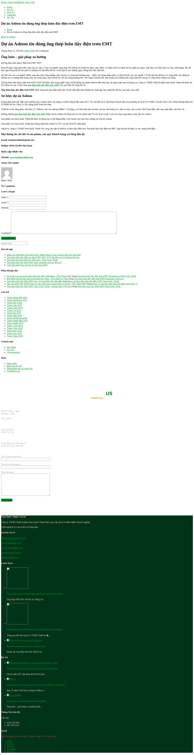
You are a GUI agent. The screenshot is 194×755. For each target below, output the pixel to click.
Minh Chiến (29, 51)
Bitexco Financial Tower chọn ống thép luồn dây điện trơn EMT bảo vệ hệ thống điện (36, 685)
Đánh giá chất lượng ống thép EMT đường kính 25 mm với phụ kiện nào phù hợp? (44, 255)
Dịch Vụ (11, 12)
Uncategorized (13, 352)
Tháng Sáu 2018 (14, 333)
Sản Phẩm (11, 347)
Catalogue (11, 15)
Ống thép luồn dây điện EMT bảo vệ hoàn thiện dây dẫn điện (34, 281)
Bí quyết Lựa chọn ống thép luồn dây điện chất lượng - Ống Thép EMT (39, 276)
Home (9, 7)
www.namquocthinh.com (21, 157)
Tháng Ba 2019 (14, 313)
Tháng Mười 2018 (15, 323)
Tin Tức (10, 17)
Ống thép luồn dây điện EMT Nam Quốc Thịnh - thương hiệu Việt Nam (39, 286)
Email (4, 202)
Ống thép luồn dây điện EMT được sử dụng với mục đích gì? (34, 262)
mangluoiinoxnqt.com (11, 543)
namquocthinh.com (9, 557)
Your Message (7, 472)
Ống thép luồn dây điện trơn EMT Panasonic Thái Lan (98, 278)
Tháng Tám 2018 (14, 328)
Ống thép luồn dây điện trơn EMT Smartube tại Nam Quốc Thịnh (106, 276)
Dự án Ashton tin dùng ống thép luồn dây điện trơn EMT (26, 701)
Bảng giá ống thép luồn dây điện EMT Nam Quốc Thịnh (93, 281)
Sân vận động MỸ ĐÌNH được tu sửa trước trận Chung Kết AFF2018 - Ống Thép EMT (46, 284)
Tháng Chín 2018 (15, 326)
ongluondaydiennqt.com (12, 548)
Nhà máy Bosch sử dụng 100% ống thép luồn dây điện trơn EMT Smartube (32, 668)
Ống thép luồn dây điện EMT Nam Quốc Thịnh (99, 286)
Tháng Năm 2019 (15, 308)
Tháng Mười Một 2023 (17, 297)
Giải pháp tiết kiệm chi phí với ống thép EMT (27, 265)
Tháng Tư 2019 (14, 310)
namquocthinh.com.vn (11, 552)
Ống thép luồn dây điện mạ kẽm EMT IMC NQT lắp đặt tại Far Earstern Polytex (43, 257)
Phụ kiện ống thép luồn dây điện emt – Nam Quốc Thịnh (32, 260)
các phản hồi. (20, 368)
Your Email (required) (11, 464)
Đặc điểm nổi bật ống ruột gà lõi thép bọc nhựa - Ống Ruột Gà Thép (37, 278)
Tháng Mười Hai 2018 (17, 318)
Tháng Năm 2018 (15, 336)
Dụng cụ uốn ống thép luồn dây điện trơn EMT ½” (115, 284)
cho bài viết (14, 366)
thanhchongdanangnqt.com (13, 538)
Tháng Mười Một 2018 (17, 320)
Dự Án (10, 10)
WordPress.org (13, 371)
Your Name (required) (11, 456)
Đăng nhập (12, 363)
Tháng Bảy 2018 (14, 331)
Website (4, 208)
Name (4, 197)
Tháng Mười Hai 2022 (17, 300)
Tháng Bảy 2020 (14, 303)
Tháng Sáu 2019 (14, 305)
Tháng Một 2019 (14, 315)
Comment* (6, 233)
